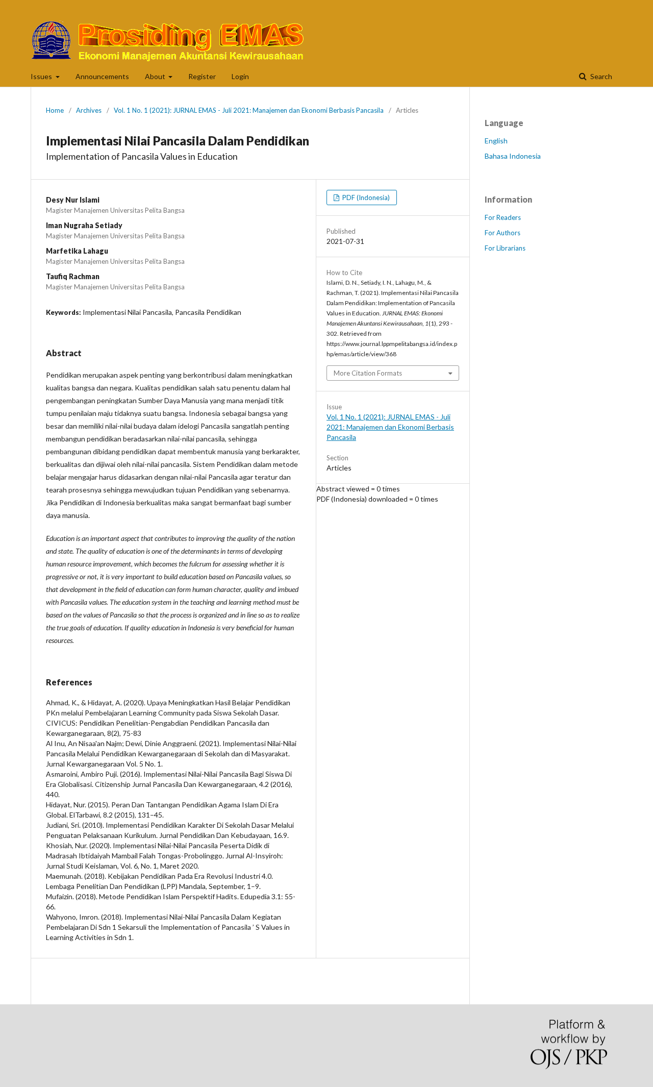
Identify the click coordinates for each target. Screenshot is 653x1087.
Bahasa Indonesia (513, 156)
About (156, 76)
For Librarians (505, 248)
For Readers (503, 217)
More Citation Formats (368, 373)
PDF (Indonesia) (365, 197)
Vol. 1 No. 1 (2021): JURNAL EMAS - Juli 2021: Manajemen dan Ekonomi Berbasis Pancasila (249, 110)
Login (240, 76)
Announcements (102, 76)
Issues (42, 76)
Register (202, 76)
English (496, 140)
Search (600, 76)
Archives (89, 110)
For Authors (502, 233)
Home (55, 110)
